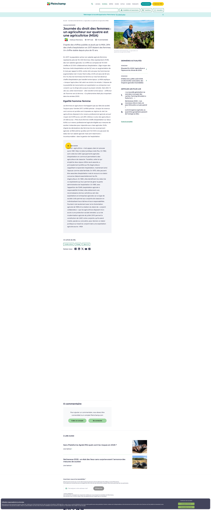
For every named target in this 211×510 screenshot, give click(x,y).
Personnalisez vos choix (186, 507)
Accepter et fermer (186, 503)
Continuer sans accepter (186, 500)
